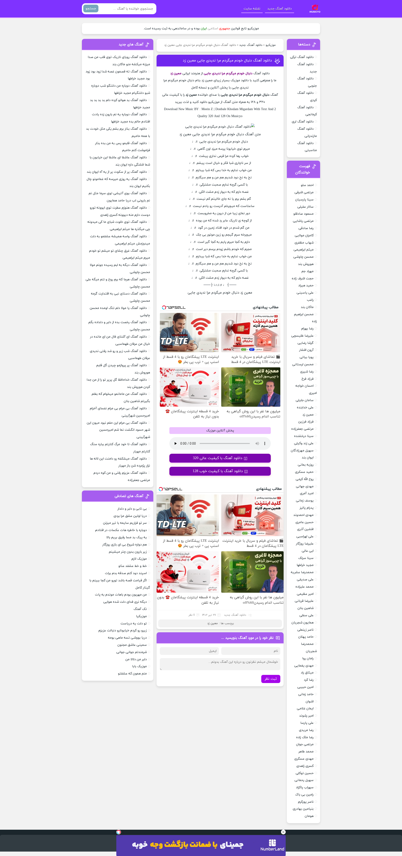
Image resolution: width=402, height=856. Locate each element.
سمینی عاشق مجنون (132, 645)
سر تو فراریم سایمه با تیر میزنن (125, 523)
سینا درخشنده (304, 436)
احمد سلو (307, 185)
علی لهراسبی (305, 536)
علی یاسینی (305, 293)
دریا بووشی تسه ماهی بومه (127, 638)
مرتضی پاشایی (303, 221)
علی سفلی (306, 615)
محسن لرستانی (303, 364)
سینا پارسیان (304, 199)
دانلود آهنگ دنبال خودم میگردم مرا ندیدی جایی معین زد (227, 60)
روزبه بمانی (306, 465)
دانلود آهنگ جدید (279, 9)
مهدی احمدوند (303, 515)
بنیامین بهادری (303, 809)
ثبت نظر (271, 679)
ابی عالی (308, 551)
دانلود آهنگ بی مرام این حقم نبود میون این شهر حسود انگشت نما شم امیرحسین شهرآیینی (118, 430)
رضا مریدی (306, 730)
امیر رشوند (306, 716)
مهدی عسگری (304, 759)
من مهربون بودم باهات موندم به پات (121, 594)
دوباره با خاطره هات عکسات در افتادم (121, 530)
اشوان (310, 701)
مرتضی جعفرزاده (302, 429)
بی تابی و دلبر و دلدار (132, 509)
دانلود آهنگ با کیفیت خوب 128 (218, 471)
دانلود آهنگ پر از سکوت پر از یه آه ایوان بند (117, 172)
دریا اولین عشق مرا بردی (130, 516)
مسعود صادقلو (303, 214)
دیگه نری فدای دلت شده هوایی (125, 602)
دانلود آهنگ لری (303, 121)
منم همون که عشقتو (132, 673)
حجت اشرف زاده (303, 278)
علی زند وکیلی (304, 443)
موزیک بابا (139, 666)
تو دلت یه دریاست (134, 623)
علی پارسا (307, 723)
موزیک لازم (139, 559)
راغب (310, 300)
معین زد (212, 623)
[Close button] (283, 832)
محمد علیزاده (304, 587)
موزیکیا (141, 616)
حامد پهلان (306, 637)
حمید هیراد (306, 285)
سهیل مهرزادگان (302, 450)
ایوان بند (308, 457)
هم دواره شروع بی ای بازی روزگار (124, 544)
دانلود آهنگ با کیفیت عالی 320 (217, 458)
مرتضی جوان (305, 744)
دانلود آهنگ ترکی (302, 57)
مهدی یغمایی (304, 665)
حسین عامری (304, 522)
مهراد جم (308, 271)
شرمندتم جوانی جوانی (131, 652)
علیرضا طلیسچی (302, 336)
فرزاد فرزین (306, 422)
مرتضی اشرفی (304, 192)
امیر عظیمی (305, 594)
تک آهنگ (140, 609)
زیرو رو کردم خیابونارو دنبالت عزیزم (122, 630)
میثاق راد (307, 672)
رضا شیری (307, 371)
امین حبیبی (305, 687)
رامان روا (308, 658)
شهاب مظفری (304, 242)
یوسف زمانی (305, 500)
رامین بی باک (304, 794)
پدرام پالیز (307, 508)
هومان (309, 816)
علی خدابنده (305, 407)
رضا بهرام (307, 328)
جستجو (91, 8)
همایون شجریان (302, 622)
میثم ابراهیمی (304, 249)
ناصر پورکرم (306, 802)
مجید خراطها (305, 565)
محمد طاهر (306, 751)
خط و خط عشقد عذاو (132, 566)
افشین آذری (305, 529)
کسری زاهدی (305, 766)
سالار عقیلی (305, 207)
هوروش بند (306, 264)
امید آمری (307, 493)
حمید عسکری (304, 472)
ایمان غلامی (305, 708)
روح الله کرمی (305, 479)
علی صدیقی (305, 579)
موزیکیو (271, 45)
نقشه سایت (252, 9)
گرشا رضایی (306, 343)
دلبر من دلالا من (136, 659)
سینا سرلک (306, 558)
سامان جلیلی (305, 400)
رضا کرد (309, 680)
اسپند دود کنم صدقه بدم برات (126, 573)
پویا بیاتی (307, 357)
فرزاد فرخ (308, 379)
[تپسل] (118, 832)
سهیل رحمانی (304, 780)
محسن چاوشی (303, 257)
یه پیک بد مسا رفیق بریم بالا (126, 537)
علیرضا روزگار (305, 543)
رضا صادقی (306, 228)
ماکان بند (307, 307)
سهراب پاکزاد (305, 787)
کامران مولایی (304, 235)
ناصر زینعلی (305, 630)
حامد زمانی (306, 694)
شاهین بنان (306, 608)
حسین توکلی (305, 773)
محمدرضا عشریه (302, 572)
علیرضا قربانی (304, 601)
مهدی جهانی (305, 486)
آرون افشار (306, 350)
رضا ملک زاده (305, 737)
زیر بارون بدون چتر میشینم (128, 552)
